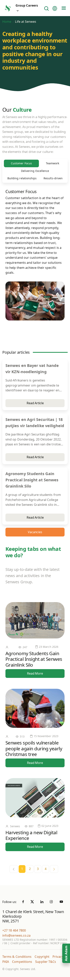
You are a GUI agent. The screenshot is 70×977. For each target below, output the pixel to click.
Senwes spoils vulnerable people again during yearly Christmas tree (33, 748)
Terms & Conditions (17, 956)
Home (6, 21)
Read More (35, 673)
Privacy (57, 956)
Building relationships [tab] (22, 178)
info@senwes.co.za (16, 935)
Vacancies (35, 532)
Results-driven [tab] (53, 178)
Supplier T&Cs (45, 962)
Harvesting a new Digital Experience (31, 835)
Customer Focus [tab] (21, 163)
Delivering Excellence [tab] (35, 171)
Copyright (42, 956)
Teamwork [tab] (52, 163)
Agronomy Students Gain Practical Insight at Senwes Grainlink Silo (33, 659)
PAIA (5, 962)
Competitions (22, 962)
